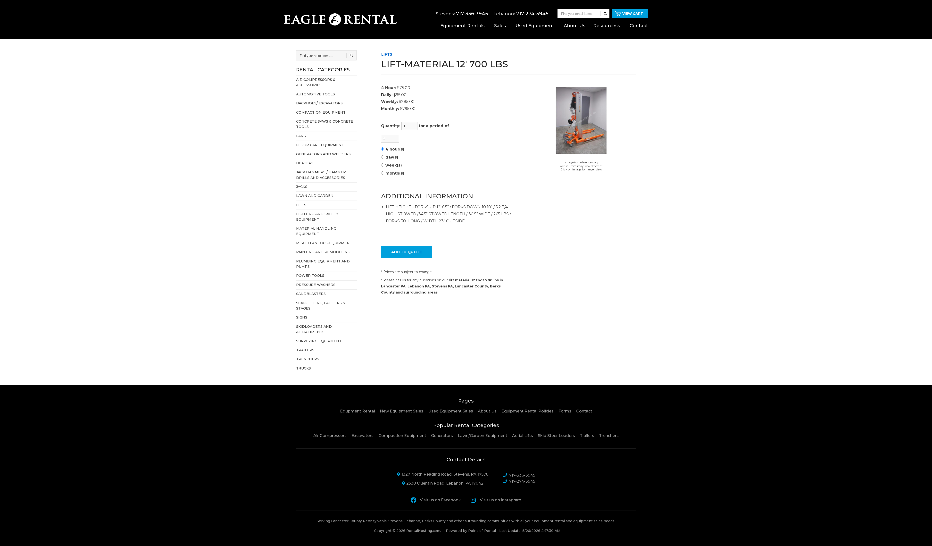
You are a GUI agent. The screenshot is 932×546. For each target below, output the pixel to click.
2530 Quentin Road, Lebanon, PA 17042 (444, 483)
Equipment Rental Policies (527, 411)
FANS (301, 136)
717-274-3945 (522, 481)
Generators (442, 435)
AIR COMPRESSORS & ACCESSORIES (315, 82)
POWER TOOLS (310, 275)
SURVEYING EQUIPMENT (318, 341)
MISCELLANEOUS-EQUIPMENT (324, 243)
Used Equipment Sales (450, 411)
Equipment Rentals (462, 25)
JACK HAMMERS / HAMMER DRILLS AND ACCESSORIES (321, 175)
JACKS (301, 187)
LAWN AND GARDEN (314, 195)
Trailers (587, 435)
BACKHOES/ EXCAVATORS (319, 103)
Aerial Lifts (522, 435)
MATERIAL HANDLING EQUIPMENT (316, 231)
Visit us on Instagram (500, 500)
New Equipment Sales (401, 411)
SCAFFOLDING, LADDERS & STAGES (320, 306)
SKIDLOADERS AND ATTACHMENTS (314, 329)
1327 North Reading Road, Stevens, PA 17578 (445, 474)
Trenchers (609, 435)
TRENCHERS (307, 359)
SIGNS (301, 317)
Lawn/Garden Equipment (482, 435)
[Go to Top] (922, 537)
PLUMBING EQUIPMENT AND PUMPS (323, 264)
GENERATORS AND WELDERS (323, 154)
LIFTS (301, 205)
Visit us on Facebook (440, 500)
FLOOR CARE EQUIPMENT (320, 145)
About (574, 25)
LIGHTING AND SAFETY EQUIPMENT (317, 216)
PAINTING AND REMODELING (323, 252)
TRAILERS (305, 350)
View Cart (632, 13)
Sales (500, 25)
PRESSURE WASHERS (315, 285)
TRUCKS (303, 368)
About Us (487, 411)
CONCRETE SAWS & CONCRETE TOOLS (324, 124)
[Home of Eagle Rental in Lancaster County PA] (340, 19)
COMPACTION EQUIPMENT (321, 112)
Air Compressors (330, 435)
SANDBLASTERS (311, 294)
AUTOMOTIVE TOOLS (315, 94)
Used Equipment (535, 25)
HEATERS (305, 163)
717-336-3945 (522, 475)
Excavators (362, 435)
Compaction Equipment (402, 435)
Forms (564, 411)
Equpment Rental (357, 411)
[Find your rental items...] (605, 13)
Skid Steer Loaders (556, 435)
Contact (639, 25)
